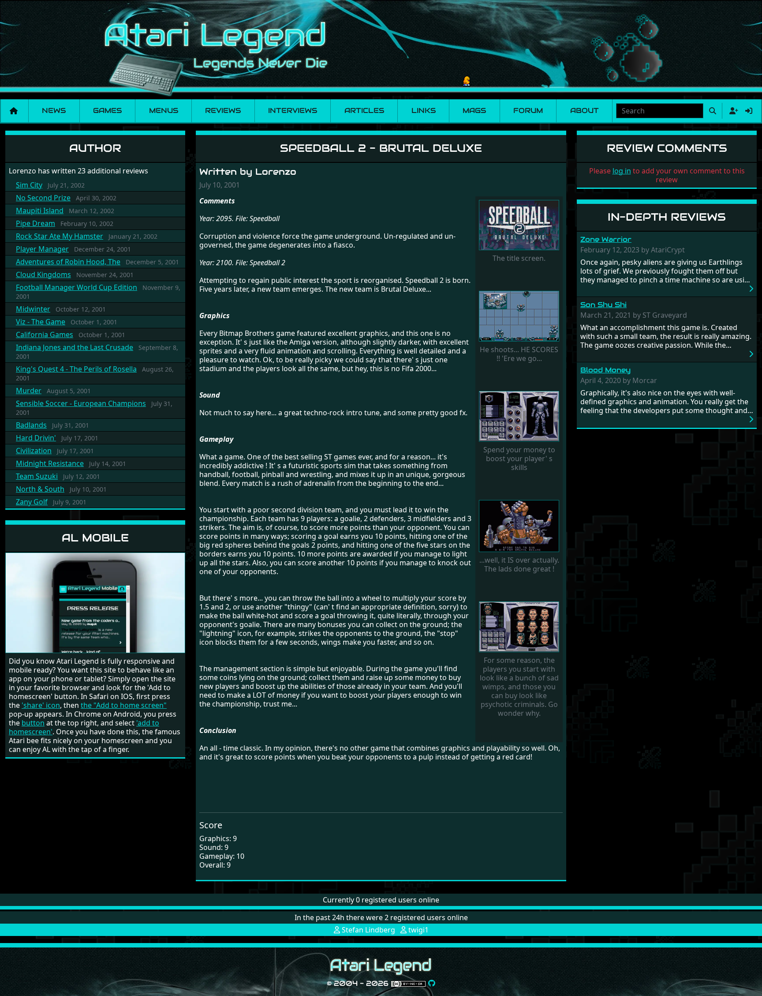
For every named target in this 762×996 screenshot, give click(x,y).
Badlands (31, 425)
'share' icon (41, 705)
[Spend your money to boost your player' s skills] (519, 417)
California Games (44, 334)
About (584, 110)
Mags (474, 110)
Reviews (223, 110)
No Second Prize (43, 198)
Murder (28, 390)
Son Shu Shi (603, 305)
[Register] (732, 111)
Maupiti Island (40, 210)
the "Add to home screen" (124, 705)
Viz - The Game (40, 322)
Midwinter (33, 309)
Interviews (292, 110)
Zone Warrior (605, 239)
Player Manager (42, 249)
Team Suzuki (37, 476)
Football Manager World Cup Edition (76, 287)
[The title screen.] (519, 226)
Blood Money (605, 370)
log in (622, 171)
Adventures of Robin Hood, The (68, 262)
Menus (163, 110)
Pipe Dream (35, 223)
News (54, 110)
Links (423, 110)
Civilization (34, 450)
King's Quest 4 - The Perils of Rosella (76, 369)
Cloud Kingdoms (43, 274)
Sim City (29, 185)
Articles (364, 110)
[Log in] (749, 111)
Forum (528, 110)
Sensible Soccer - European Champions (81, 403)
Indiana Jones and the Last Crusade (74, 347)
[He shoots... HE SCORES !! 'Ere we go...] (519, 317)
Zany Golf (32, 502)
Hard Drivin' (36, 438)
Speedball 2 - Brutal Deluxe (381, 148)
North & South (40, 489)
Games (107, 110)
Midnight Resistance (50, 463)
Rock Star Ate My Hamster (59, 236)
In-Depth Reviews (667, 217)
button (33, 723)
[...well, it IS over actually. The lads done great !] (519, 527)
